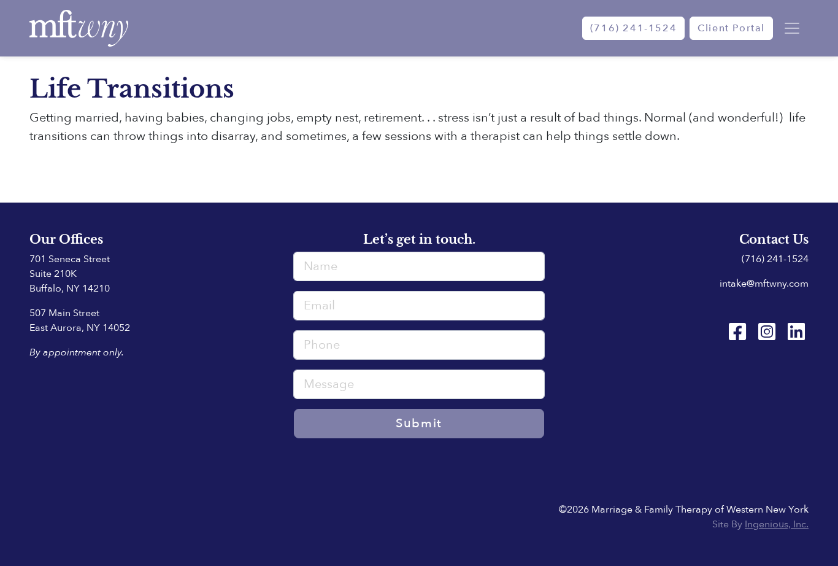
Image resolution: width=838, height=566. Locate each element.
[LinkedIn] (796, 332)
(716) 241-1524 (633, 28)
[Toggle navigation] (792, 28)
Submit (419, 423)
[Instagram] (767, 332)
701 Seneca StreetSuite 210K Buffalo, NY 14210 (69, 273)
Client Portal (731, 28)
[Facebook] (737, 332)
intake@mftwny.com (764, 283)
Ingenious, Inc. (777, 524)
